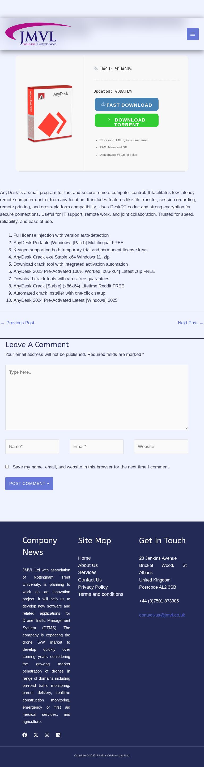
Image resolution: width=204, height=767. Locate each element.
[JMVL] (38, 34)
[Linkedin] (58, 734)
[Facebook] (24, 734)
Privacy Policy (93, 587)
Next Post (190, 322)
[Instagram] (47, 734)
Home (84, 558)
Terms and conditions (100, 594)
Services (87, 572)
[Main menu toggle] (193, 34)
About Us (88, 565)
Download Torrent (129, 122)
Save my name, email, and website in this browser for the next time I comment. (91, 466)
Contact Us (90, 580)
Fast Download (129, 105)
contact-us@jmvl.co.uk (162, 615)
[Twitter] (35, 734)
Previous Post (17, 322)
